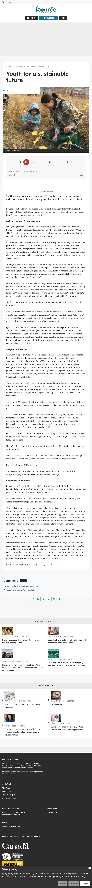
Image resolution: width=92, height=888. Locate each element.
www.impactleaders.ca (47, 565)
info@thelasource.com (11, 826)
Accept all (85, 883)
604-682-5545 (52, 812)
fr (63, 18)
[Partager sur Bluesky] (38, 599)
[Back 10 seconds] (19, 162)
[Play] (26, 162)
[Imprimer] (59, 599)
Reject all (62, 883)
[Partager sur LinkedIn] (48, 599)
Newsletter (49, 18)
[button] (31, 18)
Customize (74, 883)
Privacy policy (79, 876)
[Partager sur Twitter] (43, 599)
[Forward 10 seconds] (33, 162)
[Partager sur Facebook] (33, 599)
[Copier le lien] (53, 599)
